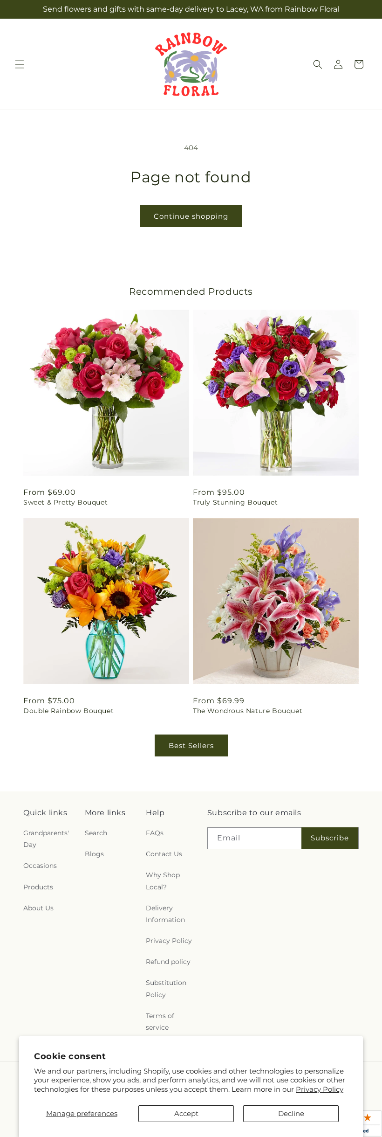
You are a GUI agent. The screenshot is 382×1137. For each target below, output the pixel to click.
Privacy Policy (319, 1089)
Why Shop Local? (163, 881)
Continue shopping (191, 216)
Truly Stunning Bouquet (235, 502)
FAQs (155, 833)
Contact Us (164, 854)
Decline (291, 1113)
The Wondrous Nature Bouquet (247, 711)
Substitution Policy (166, 988)
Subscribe (330, 837)
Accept (186, 1113)
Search (96, 833)
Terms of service (160, 1022)
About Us (38, 908)
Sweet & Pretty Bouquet (65, 502)
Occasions (40, 865)
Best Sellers (191, 745)
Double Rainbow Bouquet (68, 711)
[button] (19, 64)
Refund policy (168, 961)
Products (38, 887)
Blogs (94, 854)
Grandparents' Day (46, 839)
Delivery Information (165, 914)
